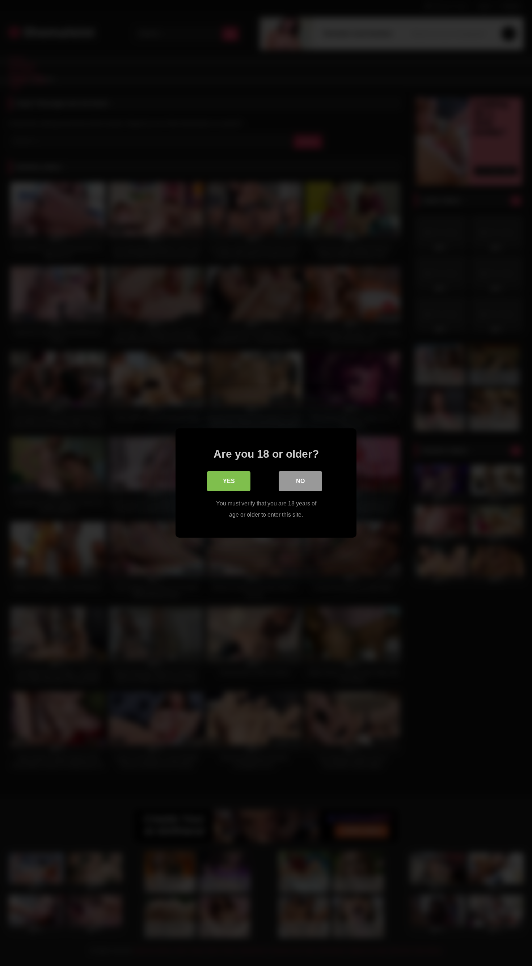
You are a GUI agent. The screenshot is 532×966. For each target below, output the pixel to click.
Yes (229, 481)
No (300, 481)
